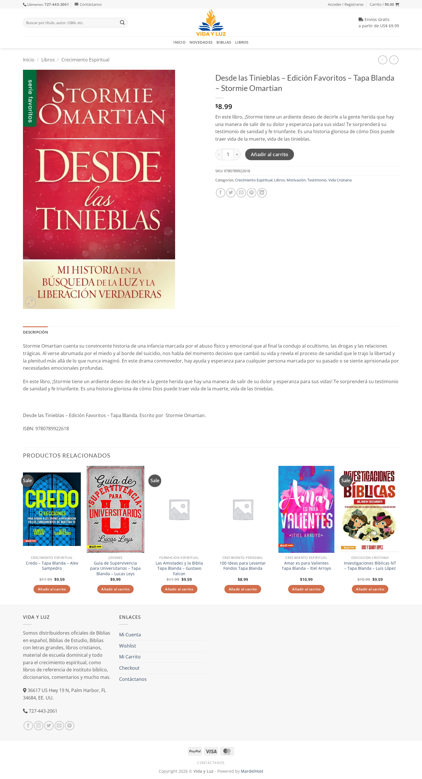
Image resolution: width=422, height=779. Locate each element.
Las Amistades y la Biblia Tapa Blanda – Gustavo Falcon (179, 568)
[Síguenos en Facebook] (28, 725)
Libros (242, 42)
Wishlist (127, 646)
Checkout (129, 668)
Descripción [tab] (35, 332)
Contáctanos (91, 4)
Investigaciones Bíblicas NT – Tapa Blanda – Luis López (370, 566)
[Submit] (122, 23)
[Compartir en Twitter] (231, 192)
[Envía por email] (241, 192)
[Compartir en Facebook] (220, 192)
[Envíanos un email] (59, 725)
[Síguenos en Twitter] (49, 725)
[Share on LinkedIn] (262, 192)
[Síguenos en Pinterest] (69, 725)
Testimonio (317, 180)
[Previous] (23, 534)
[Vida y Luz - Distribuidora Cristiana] (211, 22)
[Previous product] (393, 59)
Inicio (179, 42)
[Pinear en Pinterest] (251, 192)
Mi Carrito (130, 657)
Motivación (296, 180)
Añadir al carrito (270, 154)
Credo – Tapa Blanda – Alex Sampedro (52, 566)
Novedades (200, 42)
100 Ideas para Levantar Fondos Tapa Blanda (243, 566)
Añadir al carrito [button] (52, 589)
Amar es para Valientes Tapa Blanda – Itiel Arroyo (306, 566)
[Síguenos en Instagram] (38, 725)
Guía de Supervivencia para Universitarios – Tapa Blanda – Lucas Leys (115, 568)
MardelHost (252, 771)
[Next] (398, 534)
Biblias (223, 42)
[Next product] (382, 59)
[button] (384, 4)
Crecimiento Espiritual (85, 60)
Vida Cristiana (340, 180)
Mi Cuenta (130, 634)
